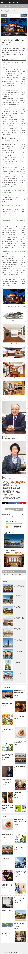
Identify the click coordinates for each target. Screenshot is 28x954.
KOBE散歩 (16, 6)
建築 (5, 44)
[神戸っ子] (14, 2)
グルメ (4, 6)
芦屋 (7, 44)
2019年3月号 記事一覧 (9, 571)
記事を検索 (24, 6)
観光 (10, 6)
